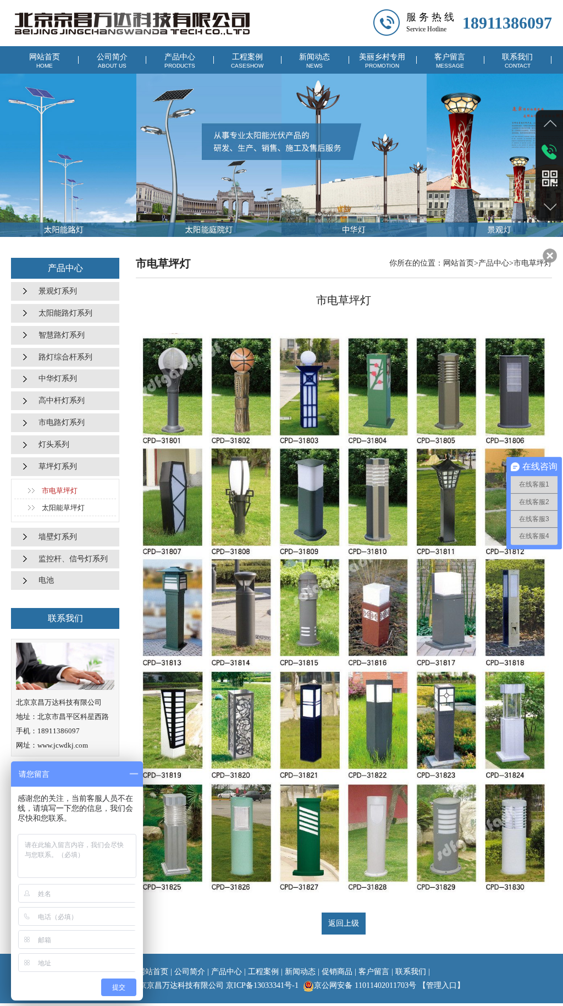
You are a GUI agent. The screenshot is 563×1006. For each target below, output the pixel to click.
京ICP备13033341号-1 (262, 985)
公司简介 (112, 61)
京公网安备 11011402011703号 (365, 985)
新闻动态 (314, 61)
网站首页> (460, 263)
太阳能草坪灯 (63, 508)
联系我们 (517, 61)
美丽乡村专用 (382, 61)
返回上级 (343, 923)
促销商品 (337, 972)
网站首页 (44, 61)
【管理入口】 (441, 985)
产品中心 (179, 61)
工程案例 (247, 61)
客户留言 (449, 61)
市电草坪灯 (60, 491)
